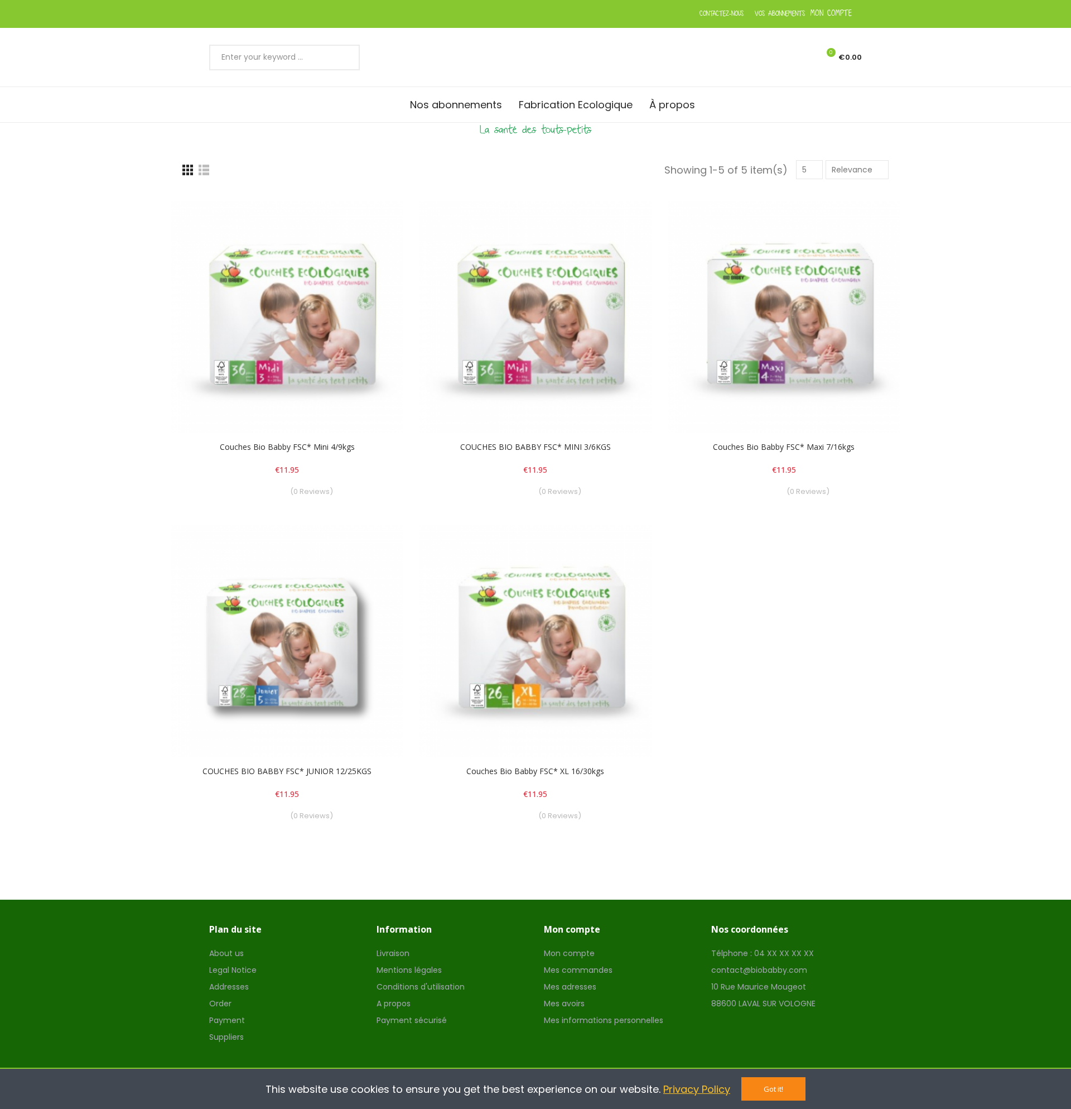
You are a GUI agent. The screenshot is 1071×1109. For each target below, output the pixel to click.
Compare (374, 221)
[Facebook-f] (520, 14)
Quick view (374, 265)
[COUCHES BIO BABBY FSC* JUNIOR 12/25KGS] (287, 641)
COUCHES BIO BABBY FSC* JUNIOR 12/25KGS (287, 771)
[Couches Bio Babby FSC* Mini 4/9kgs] (287, 317)
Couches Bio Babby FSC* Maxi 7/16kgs (784, 446)
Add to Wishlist (374, 243)
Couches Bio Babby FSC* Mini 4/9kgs (287, 446)
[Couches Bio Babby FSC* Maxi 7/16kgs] (784, 317)
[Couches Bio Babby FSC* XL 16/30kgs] (535, 641)
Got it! (773, 1089)
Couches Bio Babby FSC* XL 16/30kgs (535, 771)
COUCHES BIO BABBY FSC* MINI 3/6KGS (535, 446)
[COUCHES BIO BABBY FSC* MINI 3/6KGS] (535, 317)
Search (343, 57)
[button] (721, 14)
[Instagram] (551, 14)
